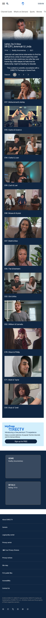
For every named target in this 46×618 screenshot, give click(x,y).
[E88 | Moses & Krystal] (23, 199)
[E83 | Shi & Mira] (23, 283)
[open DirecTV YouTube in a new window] (23, 609)
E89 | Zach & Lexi (11, 185)
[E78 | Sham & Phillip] (23, 338)
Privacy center (7, 542)
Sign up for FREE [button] (21, 441)
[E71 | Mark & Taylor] (23, 366)
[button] (3, 3)
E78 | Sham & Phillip (12, 352)
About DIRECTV (7, 519)
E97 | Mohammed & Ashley (14, 102)
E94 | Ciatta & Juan (11, 157)
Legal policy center (8, 535)
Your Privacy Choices (12, 550)
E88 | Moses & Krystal (12, 213)
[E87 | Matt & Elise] (23, 227)
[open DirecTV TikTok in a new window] (28, 609)
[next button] (28, 75)
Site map (5, 565)
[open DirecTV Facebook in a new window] (8, 609)
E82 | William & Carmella (13, 324)
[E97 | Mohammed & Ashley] (23, 88)
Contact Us (6, 588)
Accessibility (6, 581)
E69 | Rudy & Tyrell (11, 407)
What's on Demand (21, 12)
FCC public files (7, 573)
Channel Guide (6, 12)
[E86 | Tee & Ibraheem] (23, 255)
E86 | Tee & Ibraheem (12, 268)
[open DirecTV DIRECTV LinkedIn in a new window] (3, 609)
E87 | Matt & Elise (11, 241)
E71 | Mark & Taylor (11, 380)
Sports (32, 12)
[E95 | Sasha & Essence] (23, 116)
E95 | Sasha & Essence (13, 130)
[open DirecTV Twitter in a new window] (13, 609)
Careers (4, 527)
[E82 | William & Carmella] (23, 310)
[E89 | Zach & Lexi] (23, 172)
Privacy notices (7, 558)
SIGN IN (41, 3)
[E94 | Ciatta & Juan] (23, 144)
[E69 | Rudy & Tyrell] (23, 394)
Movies (39, 12)
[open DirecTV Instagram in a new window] (18, 609)
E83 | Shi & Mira (10, 296)
